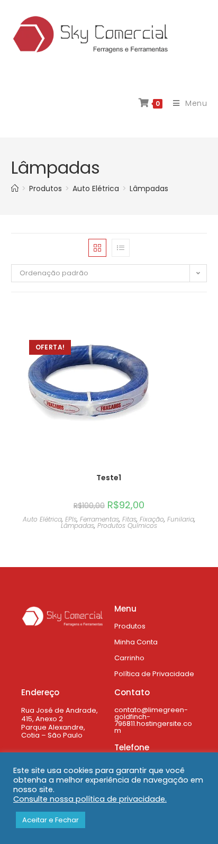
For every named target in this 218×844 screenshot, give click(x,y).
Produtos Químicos (127, 525)
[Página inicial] (15, 188)
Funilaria (180, 519)
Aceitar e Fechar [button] (50, 820)
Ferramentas (99, 519)
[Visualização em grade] (97, 248)
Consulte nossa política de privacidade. (90, 799)
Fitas (129, 519)
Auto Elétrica (42, 519)
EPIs (71, 519)
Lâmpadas (149, 188)
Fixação (152, 519)
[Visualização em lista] (121, 248)
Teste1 (108, 477)
